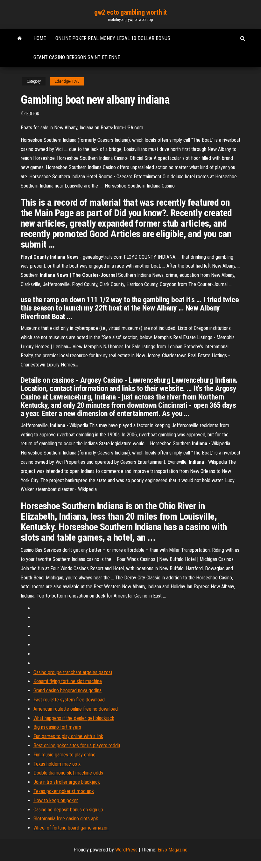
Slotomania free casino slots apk (65, 819)
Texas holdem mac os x (57, 764)
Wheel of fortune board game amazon (71, 828)
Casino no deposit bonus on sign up (68, 810)
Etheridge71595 (67, 81)
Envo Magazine (172, 850)
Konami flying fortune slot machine (67, 681)
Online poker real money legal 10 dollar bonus (112, 38)
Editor (32, 113)
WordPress (126, 850)
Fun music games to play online (64, 755)
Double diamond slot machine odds (68, 773)
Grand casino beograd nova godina (67, 690)
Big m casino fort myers (57, 727)
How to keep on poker (55, 800)
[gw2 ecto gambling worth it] (20, 38)
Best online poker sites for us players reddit (76, 745)
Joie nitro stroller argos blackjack (66, 782)
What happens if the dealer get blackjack (73, 718)
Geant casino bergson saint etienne (76, 57)
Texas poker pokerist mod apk (63, 791)
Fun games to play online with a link (68, 736)
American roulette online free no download (75, 709)
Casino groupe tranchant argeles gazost (72, 672)
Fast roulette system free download (69, 700)
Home (39, 38)
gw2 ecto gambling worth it (130, 12)
